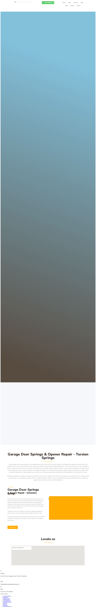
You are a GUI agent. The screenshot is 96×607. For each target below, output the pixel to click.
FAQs (82, 2)
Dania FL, (5, 603)
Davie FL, (5, 604)
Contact (72, 5)
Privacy (78, 5)
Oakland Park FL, (7, 599)
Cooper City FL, (6, 598)
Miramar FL (5, 605)
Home (63, 2)
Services (76, 2)
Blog (66, 5)
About (69, 2)
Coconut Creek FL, (7, 596)
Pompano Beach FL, (7, 601)
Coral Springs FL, (7, 600)
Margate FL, (5, 597)
